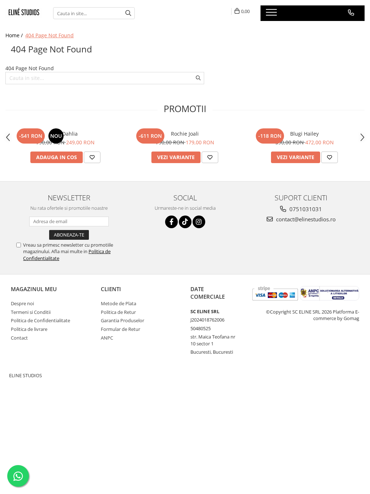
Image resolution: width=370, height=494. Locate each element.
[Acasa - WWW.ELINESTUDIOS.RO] (23, 13)
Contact (19, 338)
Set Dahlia (65, 133)
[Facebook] (171, 222)
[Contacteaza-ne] (351, 12)
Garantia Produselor (122, 320)
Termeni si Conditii (31, 312)
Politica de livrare (29, 329)
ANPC (107, 338)
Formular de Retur (120, 329)
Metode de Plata (118, 303)
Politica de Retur (118, 312)
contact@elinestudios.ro (305, 219)
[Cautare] (128, 13)
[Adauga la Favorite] (92, 157)
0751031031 (305, 209)
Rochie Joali (185, 133)
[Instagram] (199, 222)
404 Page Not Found (49, 35)
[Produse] (272, 14)
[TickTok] (185, 222)
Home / (14, 35)
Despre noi (22, 303)
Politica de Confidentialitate (40, 320)
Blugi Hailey (304, 133)
